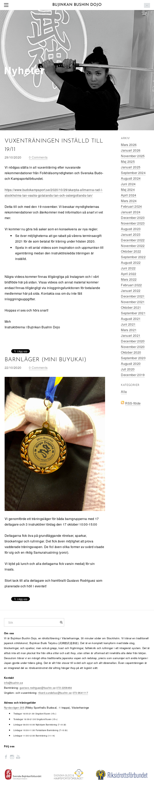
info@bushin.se (13, 683)
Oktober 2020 (131, 352)
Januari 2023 (130, 234)
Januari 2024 (130, 212)
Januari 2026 (130, 150)
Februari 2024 (131, 206)
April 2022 (128, 273)
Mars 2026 (129, 144)
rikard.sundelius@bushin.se (55, 693)
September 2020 (133, 358)
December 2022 (133, 240)
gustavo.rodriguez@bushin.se (38, 688)
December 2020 (133, 341)
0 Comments (38, 157)
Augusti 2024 (131, 178)
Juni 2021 (128, 324)
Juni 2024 (128, 184)
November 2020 (133, 346)
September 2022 (133, 257)
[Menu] (7, 5)
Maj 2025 (128, 161)
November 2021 (133, 301)
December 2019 (133, 374)
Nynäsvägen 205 (14, 707)
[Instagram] (12, 757)
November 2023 (133, 223)
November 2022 (133, 245)
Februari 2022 (131, 285)
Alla (124, 391)
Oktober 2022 (131, 251)
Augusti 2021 (131, 318)
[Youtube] (18, 757)
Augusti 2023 (131, 229)
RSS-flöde (133, 403)
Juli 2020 (128, 369)
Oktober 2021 (131, 307)
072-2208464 (64, 688)
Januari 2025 (130, 167)
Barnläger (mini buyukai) (45, 360)
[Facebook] (6, 757)
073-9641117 (80, 693)
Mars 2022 (129, 279)
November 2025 (133, 156)
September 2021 (133, 313)
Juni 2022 (128, 268)
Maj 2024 (128, 189)
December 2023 (133, 217)
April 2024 (128, 195)
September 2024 (133, 172)
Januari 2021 (130, 335)
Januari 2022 (130, 290)
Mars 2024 (129, 200)
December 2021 (133, 296)
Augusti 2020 (131, 363)
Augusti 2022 (131, 262)
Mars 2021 (129, 330)
